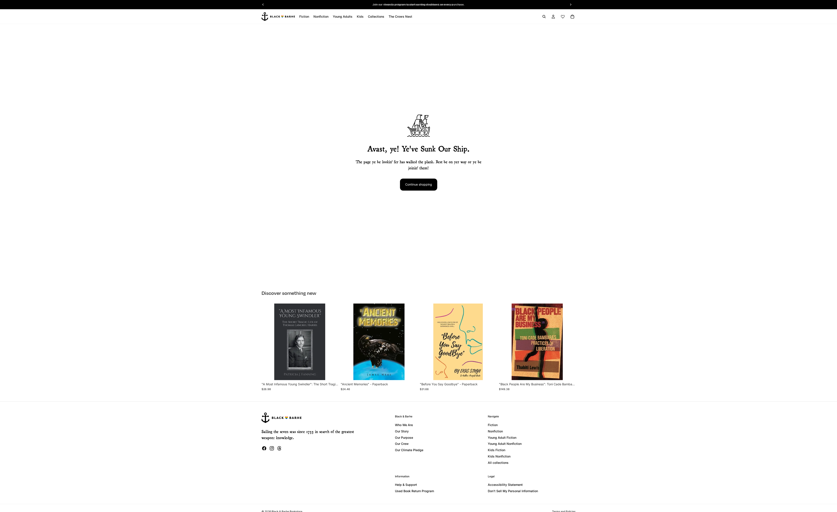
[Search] (544, 16)
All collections (498, 462)
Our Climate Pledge (409, 450)
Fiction (493, 425)
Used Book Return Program (414, 491)
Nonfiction (495, 431)
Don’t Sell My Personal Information (513, 491)
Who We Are (404, 425)
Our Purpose (404, 437)
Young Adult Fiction (502, 437)
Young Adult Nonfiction (505, 443)
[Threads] (279, 448)
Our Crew (402, 443)
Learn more (445, 4)
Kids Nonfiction (499, 456)
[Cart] (572, 16)
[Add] (331, 373)
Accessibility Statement (505, 484)
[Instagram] (271, 448)
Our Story (402, 431)
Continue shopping (418, 184)
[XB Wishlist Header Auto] (563, 16)
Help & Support (406, 484)
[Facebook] (264, 448)
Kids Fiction (496, 450)
